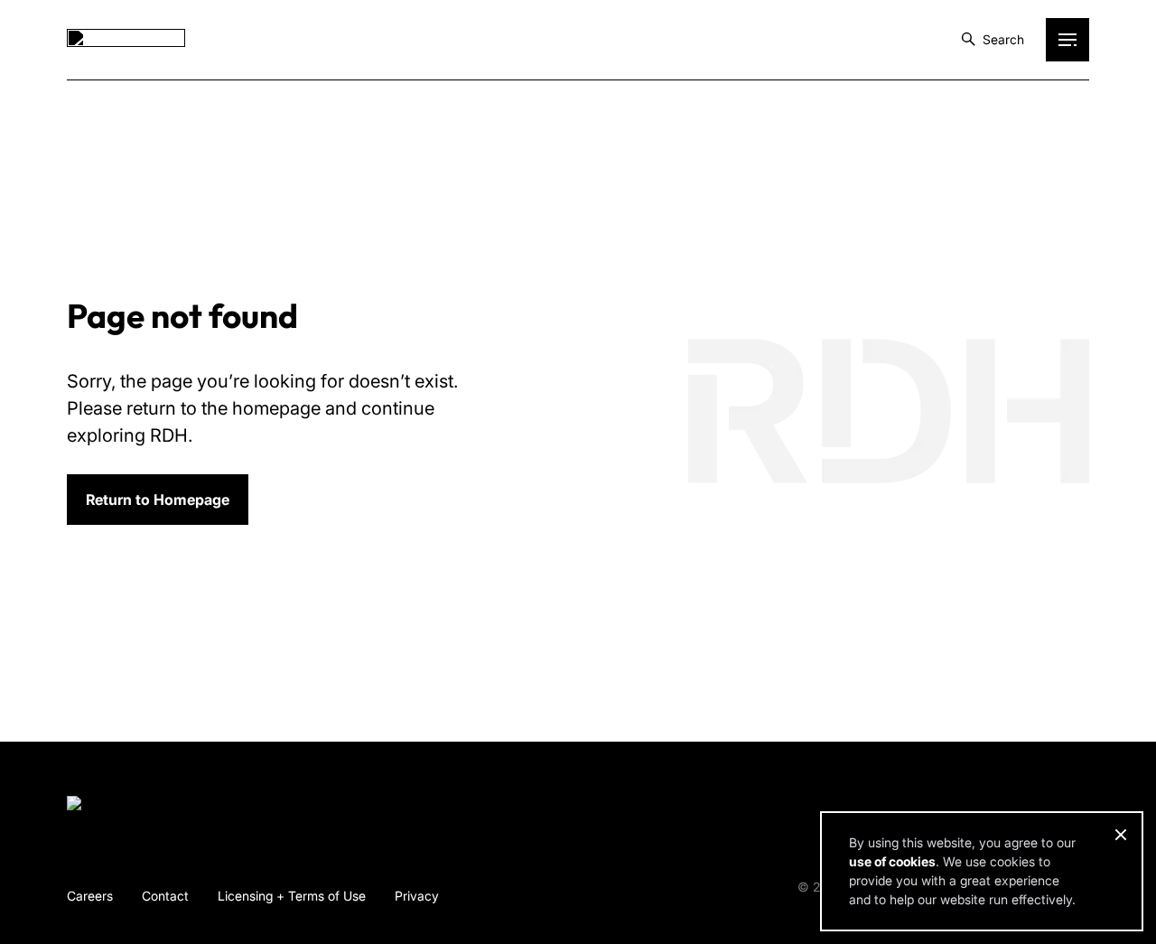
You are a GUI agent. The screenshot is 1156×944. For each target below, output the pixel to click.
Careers (90, 895)
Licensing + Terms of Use (292, 895)
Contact (165, 895)
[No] (1120, 834)
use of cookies (892, 861)
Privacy (417, 895)
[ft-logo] (126, 807)
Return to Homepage (157, 500)
